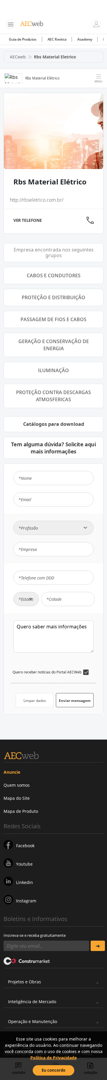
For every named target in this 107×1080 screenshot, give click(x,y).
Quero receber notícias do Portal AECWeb (46, 672)
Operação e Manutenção (32, 1021)
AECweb (18, 57)
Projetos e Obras (24, 982)
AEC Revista (57, 39)
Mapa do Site (17, 798)
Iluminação (53, 370)
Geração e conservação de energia (53, 345)
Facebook (25, 845)
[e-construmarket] (27, 960)
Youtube (24, 864)
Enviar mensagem (75, 700)
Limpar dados (34, 700)
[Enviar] (98, 946)
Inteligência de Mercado (32, 1001)
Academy (84, 39)
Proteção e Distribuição (53, 297)
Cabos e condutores (54, 275)
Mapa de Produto (21, 811)
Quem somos (17, 785)
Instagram (26, 901)
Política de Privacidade (53, 1057)
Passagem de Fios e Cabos (53, 319)
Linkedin (24, 882)
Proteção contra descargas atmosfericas (53, 396)
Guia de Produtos (23, 39)
